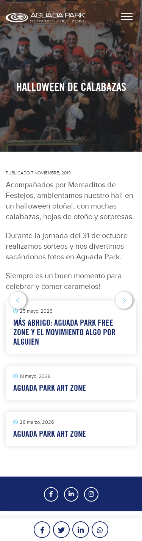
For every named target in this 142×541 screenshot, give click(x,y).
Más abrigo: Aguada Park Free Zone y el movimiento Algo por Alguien (64, 332)
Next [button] (124, 300)
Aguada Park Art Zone (49, 434)
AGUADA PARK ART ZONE (49, 388)
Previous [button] (18, 300)
